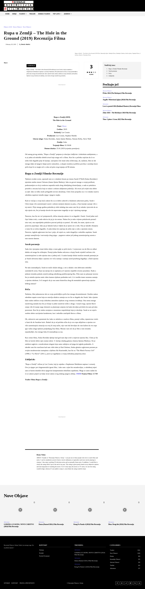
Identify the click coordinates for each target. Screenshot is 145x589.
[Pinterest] (6, 77)
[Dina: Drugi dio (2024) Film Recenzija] (124, 510)
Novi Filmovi (27, 27)
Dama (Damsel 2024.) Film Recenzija (51, 524)
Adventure (105, 104)
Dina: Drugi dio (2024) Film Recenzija (121, 524)
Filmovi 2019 (8, 27)
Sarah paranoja (113, 71)
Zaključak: (112, 76)
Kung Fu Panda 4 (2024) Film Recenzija (87, 524)
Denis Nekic (25, 44)
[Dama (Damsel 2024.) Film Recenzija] (55, 510)
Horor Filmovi (17, 27)
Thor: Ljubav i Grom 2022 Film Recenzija (117, 119)
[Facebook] (6, 68)
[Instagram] (121, 583)
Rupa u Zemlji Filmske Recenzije (118, 69)
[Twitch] (130, 583)
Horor (64, 126)
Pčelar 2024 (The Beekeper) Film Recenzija (117, 93)
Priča (110, 73)
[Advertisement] (62, 99)
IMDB (78, 374)
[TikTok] (126, 583)
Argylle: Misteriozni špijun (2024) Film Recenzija (119, 100)
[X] (6, 72)
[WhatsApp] (6, 82)
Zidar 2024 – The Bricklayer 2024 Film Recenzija (119, 113)
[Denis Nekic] (30, 461)
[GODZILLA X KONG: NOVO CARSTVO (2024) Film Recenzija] (20, 510)
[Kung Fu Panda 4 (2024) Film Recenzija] (89, 510)
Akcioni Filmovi (107, 91)
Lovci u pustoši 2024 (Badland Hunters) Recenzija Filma (122, 106)
